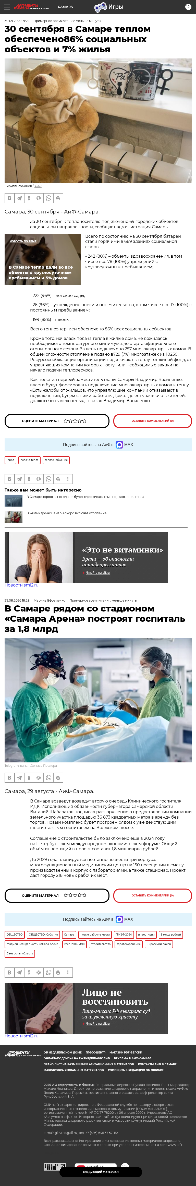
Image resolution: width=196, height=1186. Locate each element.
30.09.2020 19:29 (17, 21)
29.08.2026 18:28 (17, 600)
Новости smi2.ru (22, 585)
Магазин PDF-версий (125, 1052)
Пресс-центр (95, 1052)
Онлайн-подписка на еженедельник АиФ (77, 1058)
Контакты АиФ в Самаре (157, 1064)
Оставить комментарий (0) (153, 421)
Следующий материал (101, 1172)
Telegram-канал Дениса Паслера (31, 766)
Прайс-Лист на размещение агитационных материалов (89, 1064)
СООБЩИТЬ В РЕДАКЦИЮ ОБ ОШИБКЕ (136, 1070)
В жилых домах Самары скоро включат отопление (66, 513)
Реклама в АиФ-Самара (133, 1058)
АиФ (38, 186)
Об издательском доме (63, 1052)
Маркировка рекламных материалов (74, 1070)
